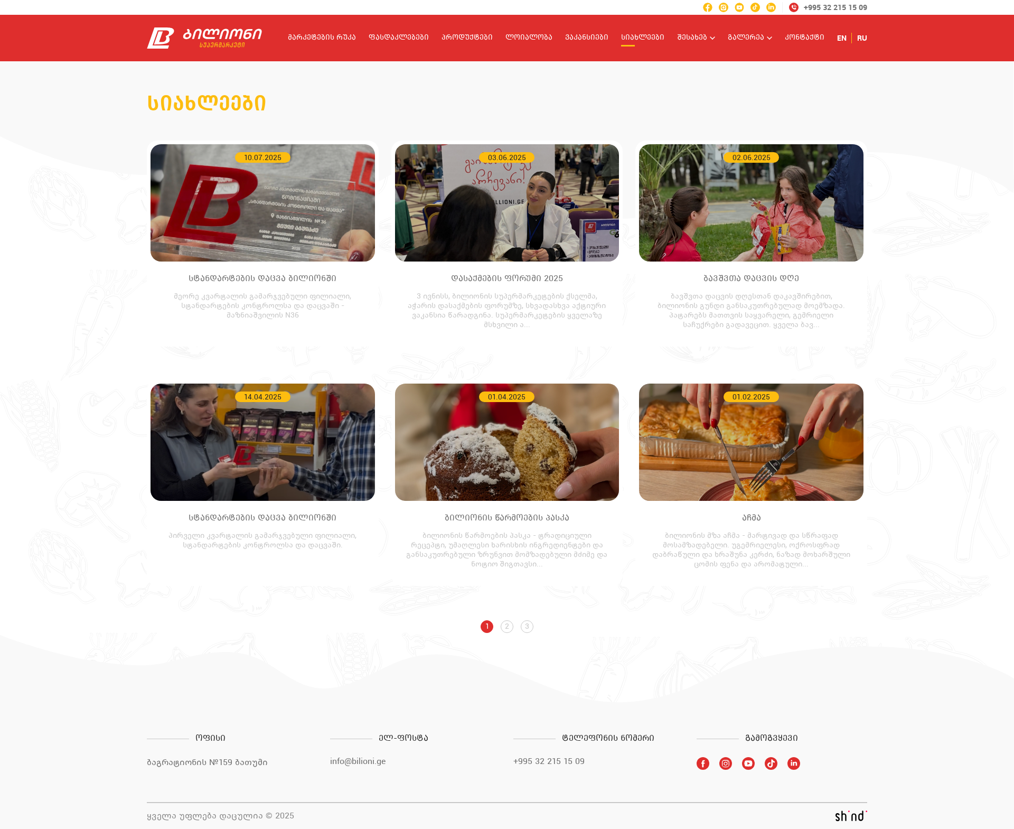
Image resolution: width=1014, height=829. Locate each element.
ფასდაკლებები (399, 38)
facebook (707, 7)
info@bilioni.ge (358, 761)
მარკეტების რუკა (322, 38)
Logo (204, 38)
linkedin (771, 7)
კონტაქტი (804, 38)
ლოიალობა (528, 38)
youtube (739, 7)
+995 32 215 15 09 (549, 761)
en (842, 38)
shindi (850, 816)
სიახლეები (642, 38)
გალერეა (746, 38)
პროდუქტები (467, 38)
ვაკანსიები (586, 38)
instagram (723, 7)
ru (862, 38)
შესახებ (692, 38)
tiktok (755, 7)
